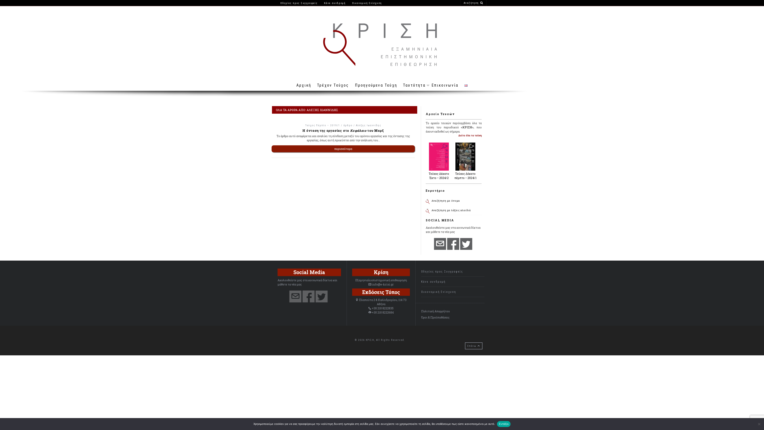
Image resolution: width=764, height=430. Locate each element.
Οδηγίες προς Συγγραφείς (442, 271)
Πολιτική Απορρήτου (435, 311)
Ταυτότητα (414, 85)
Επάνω (472, 346)
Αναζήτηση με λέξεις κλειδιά (451, 210)
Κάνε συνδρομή (433, 281)
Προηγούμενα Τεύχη (376, 85)
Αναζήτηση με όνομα (446, 200)
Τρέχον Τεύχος (333, 85)
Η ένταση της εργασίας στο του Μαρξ (343, 130)
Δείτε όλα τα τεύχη (470, 135)
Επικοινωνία (445, 85)
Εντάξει (504, 423)
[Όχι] (759, 424)
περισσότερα (343, 149)
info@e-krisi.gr (383, 284)
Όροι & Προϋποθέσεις (435, 317)
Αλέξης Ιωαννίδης (368, 125)
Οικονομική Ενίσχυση (438, 291)
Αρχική (303, 85)
